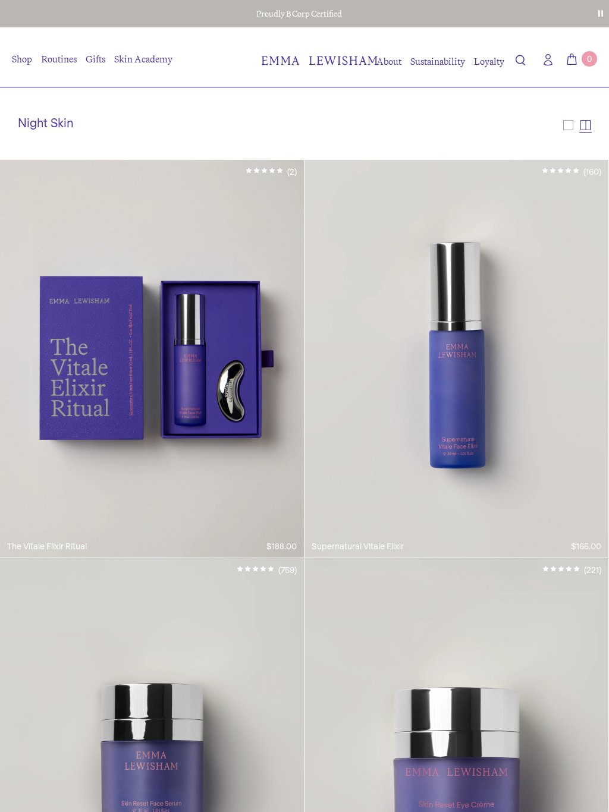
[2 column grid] (585, 125)
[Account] (545, 59)
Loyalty (489, 61)
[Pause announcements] (600, 13)
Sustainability (437, 61)
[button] (520, 62)
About (388, 61)
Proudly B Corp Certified (299, 13)
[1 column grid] (568, 125)
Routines (59, 59)
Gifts (95, 59)
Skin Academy (143, 59)
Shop (22, 59)
